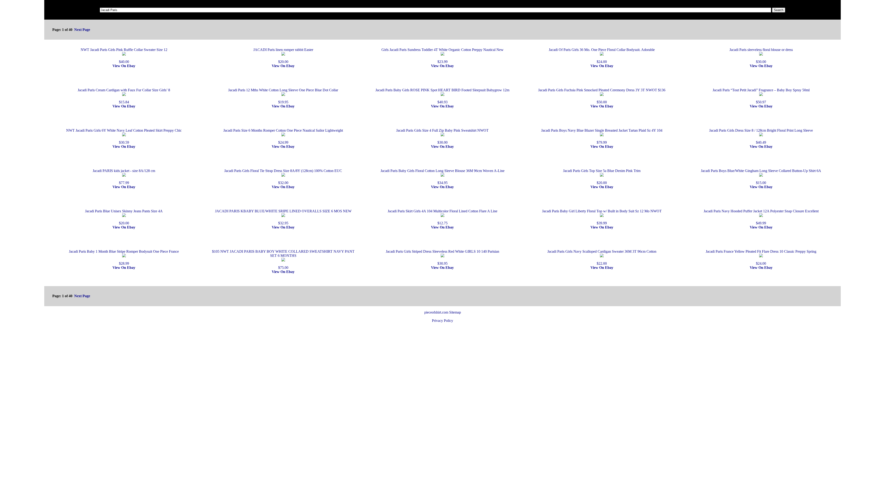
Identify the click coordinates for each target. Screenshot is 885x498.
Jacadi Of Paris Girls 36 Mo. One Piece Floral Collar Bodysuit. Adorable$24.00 (602, 56)
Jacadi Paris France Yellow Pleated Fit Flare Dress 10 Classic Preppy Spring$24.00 (761, 257)
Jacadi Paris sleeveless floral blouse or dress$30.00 (761, 56)
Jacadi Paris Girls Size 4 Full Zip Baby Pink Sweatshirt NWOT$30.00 (442, 136)
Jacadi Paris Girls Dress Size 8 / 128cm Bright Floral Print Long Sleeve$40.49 (761, 136)
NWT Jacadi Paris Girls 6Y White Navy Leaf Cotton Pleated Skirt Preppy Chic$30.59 (124, 136)
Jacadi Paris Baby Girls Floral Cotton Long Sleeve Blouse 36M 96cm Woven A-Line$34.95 (442, 177)
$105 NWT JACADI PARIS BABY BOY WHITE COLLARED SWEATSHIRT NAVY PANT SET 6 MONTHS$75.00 (283, 259)
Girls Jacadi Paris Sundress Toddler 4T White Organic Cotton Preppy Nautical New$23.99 (442, 56)
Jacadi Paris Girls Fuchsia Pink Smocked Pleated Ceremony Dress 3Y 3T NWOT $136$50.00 (601, 96)
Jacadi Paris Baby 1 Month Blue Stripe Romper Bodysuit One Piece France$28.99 (124, 257)
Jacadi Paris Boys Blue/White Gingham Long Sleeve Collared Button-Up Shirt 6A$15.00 (761, 177)
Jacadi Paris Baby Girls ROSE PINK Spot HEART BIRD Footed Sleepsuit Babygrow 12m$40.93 (442, 96)
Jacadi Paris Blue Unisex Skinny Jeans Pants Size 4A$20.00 (124, 217)
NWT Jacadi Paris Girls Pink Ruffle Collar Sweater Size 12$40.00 (124, 56)
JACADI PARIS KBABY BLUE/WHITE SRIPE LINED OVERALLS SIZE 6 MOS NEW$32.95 (283, 217)
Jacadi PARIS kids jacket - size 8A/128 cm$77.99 (124, 177)
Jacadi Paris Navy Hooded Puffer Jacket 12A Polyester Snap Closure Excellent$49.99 (761, 217)
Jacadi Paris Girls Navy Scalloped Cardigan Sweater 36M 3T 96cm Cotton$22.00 (601, 257)
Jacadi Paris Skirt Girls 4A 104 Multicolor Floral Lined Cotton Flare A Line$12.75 (442, 217)
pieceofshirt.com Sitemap (442, 312)
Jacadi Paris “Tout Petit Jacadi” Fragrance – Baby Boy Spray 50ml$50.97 (761, 96)
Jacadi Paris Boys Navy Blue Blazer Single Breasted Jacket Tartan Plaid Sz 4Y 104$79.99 (601, 136)
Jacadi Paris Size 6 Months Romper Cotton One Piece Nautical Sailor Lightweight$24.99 (283, 136)
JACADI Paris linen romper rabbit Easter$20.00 (283, 56)
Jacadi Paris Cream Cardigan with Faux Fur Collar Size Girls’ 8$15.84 (124, 96)
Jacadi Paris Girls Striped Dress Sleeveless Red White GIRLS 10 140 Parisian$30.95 (442, 257)
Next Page (82, 30)
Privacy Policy (442, 321)
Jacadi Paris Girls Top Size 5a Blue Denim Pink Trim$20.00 (601, 177)
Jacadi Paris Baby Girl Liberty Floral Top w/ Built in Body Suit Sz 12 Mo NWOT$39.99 (602, 217)
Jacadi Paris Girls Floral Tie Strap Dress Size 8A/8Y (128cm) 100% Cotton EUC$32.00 (283, 177)
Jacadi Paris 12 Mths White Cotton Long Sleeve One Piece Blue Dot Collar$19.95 (283, 96)
